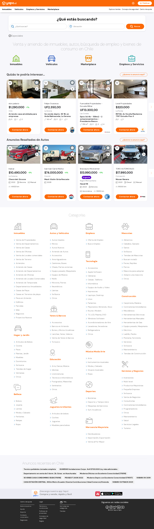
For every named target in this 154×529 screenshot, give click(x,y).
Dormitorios (21, 361)
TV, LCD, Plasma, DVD (97, 314)
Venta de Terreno (23, 259)
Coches (55, 417)
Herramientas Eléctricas (134, 314)
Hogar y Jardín (21, 335)
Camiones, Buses (59, 263)
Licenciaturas (58, 374)
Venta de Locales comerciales (29, 255)
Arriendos (20, 263)
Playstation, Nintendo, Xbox (100, 307)
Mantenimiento (130, 349)
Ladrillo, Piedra (130, 334)
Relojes (19, 420)
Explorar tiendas (115, 9)
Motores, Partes (59, 282)
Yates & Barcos (58, 315)
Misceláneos (129, 310)
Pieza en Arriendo (23, 298)
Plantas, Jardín (22, 353)
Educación (55, 359)
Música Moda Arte (95, 351)
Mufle (54, 278)
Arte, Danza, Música (60, 366)
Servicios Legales (131, 424)
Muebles (19, 357)
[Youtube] (123, 507)
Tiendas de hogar (23, 369)
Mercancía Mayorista (97, 427)
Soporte (23, 512)
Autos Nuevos (58, 247)
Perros (126, 267)
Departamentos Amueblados (29, 286)
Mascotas (127, 233)
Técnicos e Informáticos (62, 377)
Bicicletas (92, 398)
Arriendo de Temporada (26, 282)
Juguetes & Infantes (60, 407)
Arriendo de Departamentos (28, 271)
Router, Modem (94, 310)
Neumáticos (57, 286)
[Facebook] (107, 507)
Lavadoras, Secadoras (97, 326)
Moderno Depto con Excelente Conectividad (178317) (110, 478)
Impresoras (93, 291)
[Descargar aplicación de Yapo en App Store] (105, 493)
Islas (18, 310)
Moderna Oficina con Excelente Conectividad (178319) (103, 473)
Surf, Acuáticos (94, 410)
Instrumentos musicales (98, 362)
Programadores (130, 409)
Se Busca (56, 294)
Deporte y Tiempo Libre (98, 402)
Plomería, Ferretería (132, 338)
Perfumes (20, 416)
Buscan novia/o (130, 259)
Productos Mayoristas (133, 385)
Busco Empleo (94, 244)
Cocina (19, 345)
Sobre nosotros (25, 506)
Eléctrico (128, 330)
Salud (126, 420)
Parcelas (19, 306)
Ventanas (20, 373)
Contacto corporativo (24, 516)
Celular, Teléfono (95, 279)
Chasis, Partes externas (62, 267)
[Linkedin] (119, 507)
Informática (93, 283)
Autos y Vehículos (59, 233)
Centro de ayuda (146, 9)
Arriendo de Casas (24, 267)
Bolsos (19, 401)
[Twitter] (115, 507)
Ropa (18, 424)
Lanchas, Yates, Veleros (62, 334)
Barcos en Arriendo (60, 326)
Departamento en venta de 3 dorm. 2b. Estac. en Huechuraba (50, 473)
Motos (55, 244)
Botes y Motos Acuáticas (63, 330)
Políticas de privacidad (43, 512)
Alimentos (128, 240)
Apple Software (95, 272)
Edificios (19, 302)
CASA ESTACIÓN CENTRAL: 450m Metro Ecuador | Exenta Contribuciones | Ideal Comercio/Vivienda (66, 482)
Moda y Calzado (23, 412)
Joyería (19, 405)
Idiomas (55, 370)
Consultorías (129, 401)
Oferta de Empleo (95, 240)
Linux (90, 299)
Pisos (18, 349)
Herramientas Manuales (134, 318)
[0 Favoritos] (81, 83)
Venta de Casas (23, 247)
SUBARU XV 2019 (144, 478)
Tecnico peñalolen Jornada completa (40, 469)
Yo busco (56, 342)
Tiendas (62, 511)
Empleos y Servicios (35, 9)
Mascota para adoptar (134, 271)
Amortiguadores (59, 259)
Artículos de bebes (60, 413)
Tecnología (91, 261)
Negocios (20, 313)
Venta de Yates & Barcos (63, 338)
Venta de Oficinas (24, 251)
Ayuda (22, 509)
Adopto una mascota (133, 275)
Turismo (127, 428)
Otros (18, 377)
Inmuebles (7, 9)
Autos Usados (58, 240)
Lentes (19, 409)
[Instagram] (111, 507)
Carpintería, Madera (132, 303)
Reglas (41, 521)
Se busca (20, 365)
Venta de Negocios (132, 397)
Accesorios (57, 255)
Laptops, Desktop (96, 295)
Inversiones (129, 377)
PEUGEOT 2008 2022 (74, 478)
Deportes (91, 391)
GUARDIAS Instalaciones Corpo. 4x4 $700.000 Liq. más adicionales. (89, 469)
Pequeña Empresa (132, 389)
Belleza (17, 394)
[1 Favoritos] (10, 83)
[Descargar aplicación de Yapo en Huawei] (97, 494)
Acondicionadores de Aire (99, 322)
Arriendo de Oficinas (25, 275)
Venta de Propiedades (26, 240)
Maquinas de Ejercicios (98, 406)
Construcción (129, 296)
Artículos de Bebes (24, 342)
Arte (90, 358)
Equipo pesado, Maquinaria (64, 271)
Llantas (55, 290)
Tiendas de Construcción (135, 353)
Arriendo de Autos (60, 251)
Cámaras (92, 276)
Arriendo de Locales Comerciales (30, 278)
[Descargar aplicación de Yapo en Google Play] (116, 493)
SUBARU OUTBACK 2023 (122, 482)
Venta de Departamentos (27, 244)
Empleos (90, 233)
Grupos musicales (95, 370)
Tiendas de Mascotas (133, 255)
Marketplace (53, 9)
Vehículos (19, 9)
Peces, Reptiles (130, 263)
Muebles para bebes (61, 425)
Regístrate (23, 520)
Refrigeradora (94, 330)
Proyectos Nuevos (24, 317)
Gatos (126, 247)
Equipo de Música (59, 275)
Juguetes (56, 421)
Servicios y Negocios (132, 371)
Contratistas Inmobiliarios (135, 307)
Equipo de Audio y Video (99, 287)
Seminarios (56, 385)
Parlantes (92, 303)
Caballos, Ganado (131, 244)
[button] (36, 89)
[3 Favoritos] (46, 83)
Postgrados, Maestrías (62, 381)
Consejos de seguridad (130, 9)
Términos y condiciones (43, 507)
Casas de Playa (22, 290)
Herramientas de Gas (133, 322)
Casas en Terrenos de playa (28, 294)
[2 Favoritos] (117, 83)
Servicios (128, 342)
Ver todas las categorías (64, 507)
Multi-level (128, 381)
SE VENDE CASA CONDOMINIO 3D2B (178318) (42, 478)
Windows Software (96, 318)
